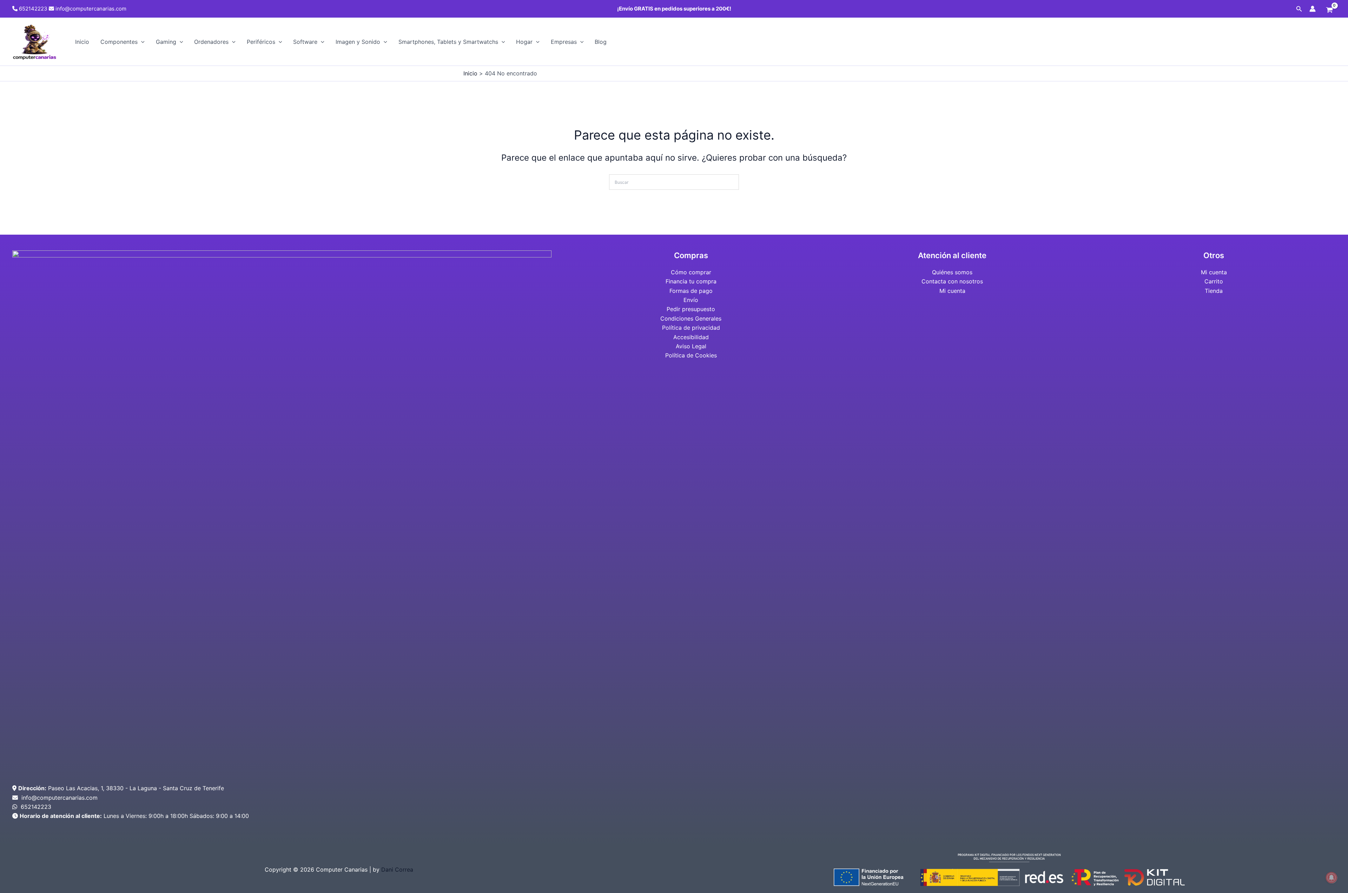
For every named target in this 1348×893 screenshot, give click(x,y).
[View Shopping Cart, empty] (1329, 10)
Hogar (524, 41)
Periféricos (261, 41)
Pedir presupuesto (691, 309)
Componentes (119, 41)
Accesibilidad (691, 337)
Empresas (564, 41)
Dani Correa (397, 869)
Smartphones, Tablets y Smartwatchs (448, 41)
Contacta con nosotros (952, 281)
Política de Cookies (691, 355)
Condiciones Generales (690, 318)
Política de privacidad (691, 327)
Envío (690, 299)
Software (305, 41)
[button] (1299, 9)
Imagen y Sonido (358, 41)
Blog (601, 41)
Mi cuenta (952, 290)
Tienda (1214, 290)
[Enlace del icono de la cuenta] (1312, 9)
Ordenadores (211, 41)
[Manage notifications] (1331, 877)
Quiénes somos (952, 272)
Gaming (166, 41)
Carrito (1213, 281)
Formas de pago (691, 290)
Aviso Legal (691, 346)
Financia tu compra (691, 281)
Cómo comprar (691, 272)
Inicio (82, 41)
